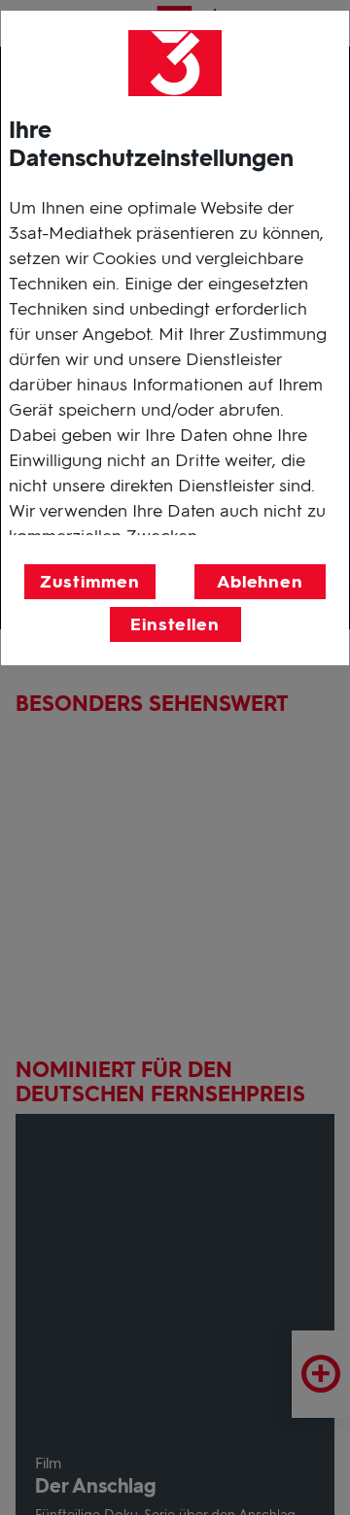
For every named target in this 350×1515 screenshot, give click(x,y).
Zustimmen (89, 581)
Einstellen (175, 624)
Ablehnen (260, 581)
